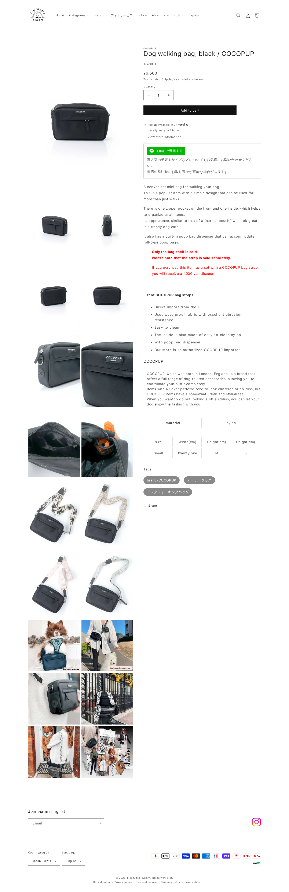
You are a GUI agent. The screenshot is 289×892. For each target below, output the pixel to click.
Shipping (167, 79)
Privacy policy (123, 882)
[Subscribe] (99, 823)
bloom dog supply (138, 877)
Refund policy (101, 882)
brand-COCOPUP (161, 480)
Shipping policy (171, 882)
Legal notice (192, 882)
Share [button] (152, 505)
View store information (164, 137)
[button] (79, 15)
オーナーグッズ (199, 480)
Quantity (149, 87)
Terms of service (146, 882)
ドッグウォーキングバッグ (168, 492)
